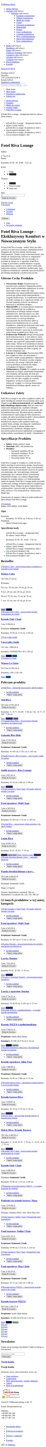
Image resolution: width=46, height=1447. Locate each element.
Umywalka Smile (10, 642)
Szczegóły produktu (14, 225)
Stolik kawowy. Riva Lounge (16, 770)
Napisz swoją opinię (14, 695)
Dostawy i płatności (14, 1436)
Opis (8, 223)
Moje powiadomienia (14, 1385)
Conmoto (10, 60)
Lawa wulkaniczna (24, 32)
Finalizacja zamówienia (10, 82)
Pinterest (9, 214)
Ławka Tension (9, 958)
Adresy (9, 1383)
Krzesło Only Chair (11, 619)
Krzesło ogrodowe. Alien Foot (16, 1062)
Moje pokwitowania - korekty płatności (22, 1381)
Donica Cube (8, 574)
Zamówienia (11, 1379)
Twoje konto (7, 1361)
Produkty (15, 13)
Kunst (8, 50)
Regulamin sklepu (13, 1426)
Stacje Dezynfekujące (25, 39)
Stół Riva (6, 699)
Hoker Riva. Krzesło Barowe (16, 1130)
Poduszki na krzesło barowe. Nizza (19, 1200)
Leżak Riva (7, 838)
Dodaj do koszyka (8, 198)
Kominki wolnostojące (25, 16)
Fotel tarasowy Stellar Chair (16, 1231)
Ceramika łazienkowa (25, 34)
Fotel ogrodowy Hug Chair (15, 1266)
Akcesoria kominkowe (25, 25)
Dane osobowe (12, 1376)
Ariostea (9, 57)
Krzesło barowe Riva (12, 1097)
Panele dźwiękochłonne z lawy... (17, 871)
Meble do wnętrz (23, 20)
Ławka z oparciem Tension (15, 991)
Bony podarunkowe (24, 41)
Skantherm (10, 48)
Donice (19, 30)
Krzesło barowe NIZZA (13, 1301)
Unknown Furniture (14, 53)
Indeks (4, 506)
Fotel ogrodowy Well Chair (15, 803)
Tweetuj (9, 211)
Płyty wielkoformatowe (25, 36)
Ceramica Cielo (12, 55)
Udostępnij (10, 209)
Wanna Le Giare (10, 663)
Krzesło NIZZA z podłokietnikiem (18, 1024)
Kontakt (9, 1440)
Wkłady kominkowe (24, 18)
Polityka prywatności (14, 1431)
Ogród (19, 23)
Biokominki (21, 27)
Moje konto (10, 92)
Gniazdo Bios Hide (11, 735)
